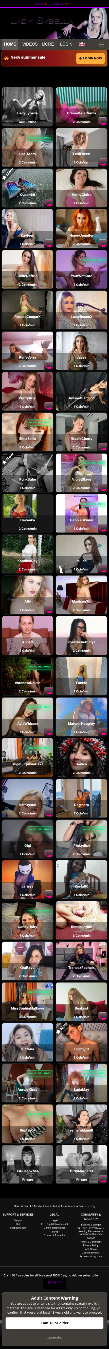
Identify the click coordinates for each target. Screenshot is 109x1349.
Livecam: (41, 4)
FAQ (18, 1224)
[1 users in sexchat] (81, 106)
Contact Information (54, 1235)
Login (66, 44)
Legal (55, 1220)
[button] (82, 44)
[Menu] (101, 44)
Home (10, 44)
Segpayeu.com (18, 1227)
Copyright (54, 1231)
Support (18, 1220)
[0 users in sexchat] (27, 106)
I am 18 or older (54, 1322)
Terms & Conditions (91, 1241)
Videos (30, 44)
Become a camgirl (91, 1224)
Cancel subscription (54, 1227)
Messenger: (61, 4)
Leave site (54, 1337)
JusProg (89, 1206)
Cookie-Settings (91, 1252)
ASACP (91, 1237)
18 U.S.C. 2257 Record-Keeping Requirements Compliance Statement (90, 1231)
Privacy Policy (90, 1245)
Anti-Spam (91, 1249)
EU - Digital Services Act (54, 1224)
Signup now (54, 1282)
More (48, 44)
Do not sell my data (91, 1256)
